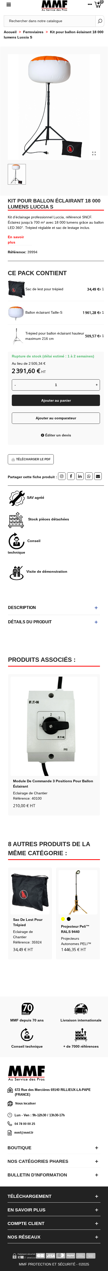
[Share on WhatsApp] (89, 476)
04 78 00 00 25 (25, 1124)
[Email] (98, 476)
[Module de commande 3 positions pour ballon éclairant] (54, 726)
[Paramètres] (90, 5)
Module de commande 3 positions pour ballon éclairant (53, 783)
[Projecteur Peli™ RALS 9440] (78, 892)
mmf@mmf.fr (23, 1132)
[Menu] (8, 5)
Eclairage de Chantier (30, 793)
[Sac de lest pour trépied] (16, 289)
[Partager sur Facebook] (71, 476)
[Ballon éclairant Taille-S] (16, 313)
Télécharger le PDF (33, 459)
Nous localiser (25, 1103)
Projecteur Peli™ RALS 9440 (75, 929)
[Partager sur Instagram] (62, 476)
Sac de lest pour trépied (44, 289)
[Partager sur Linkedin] (80, 476)
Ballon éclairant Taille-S (43, 312)
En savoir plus (16, 239)
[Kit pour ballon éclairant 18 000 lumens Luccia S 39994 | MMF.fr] (94, 153)
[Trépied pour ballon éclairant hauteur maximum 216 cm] (16, 336)
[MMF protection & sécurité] (54, 5)
